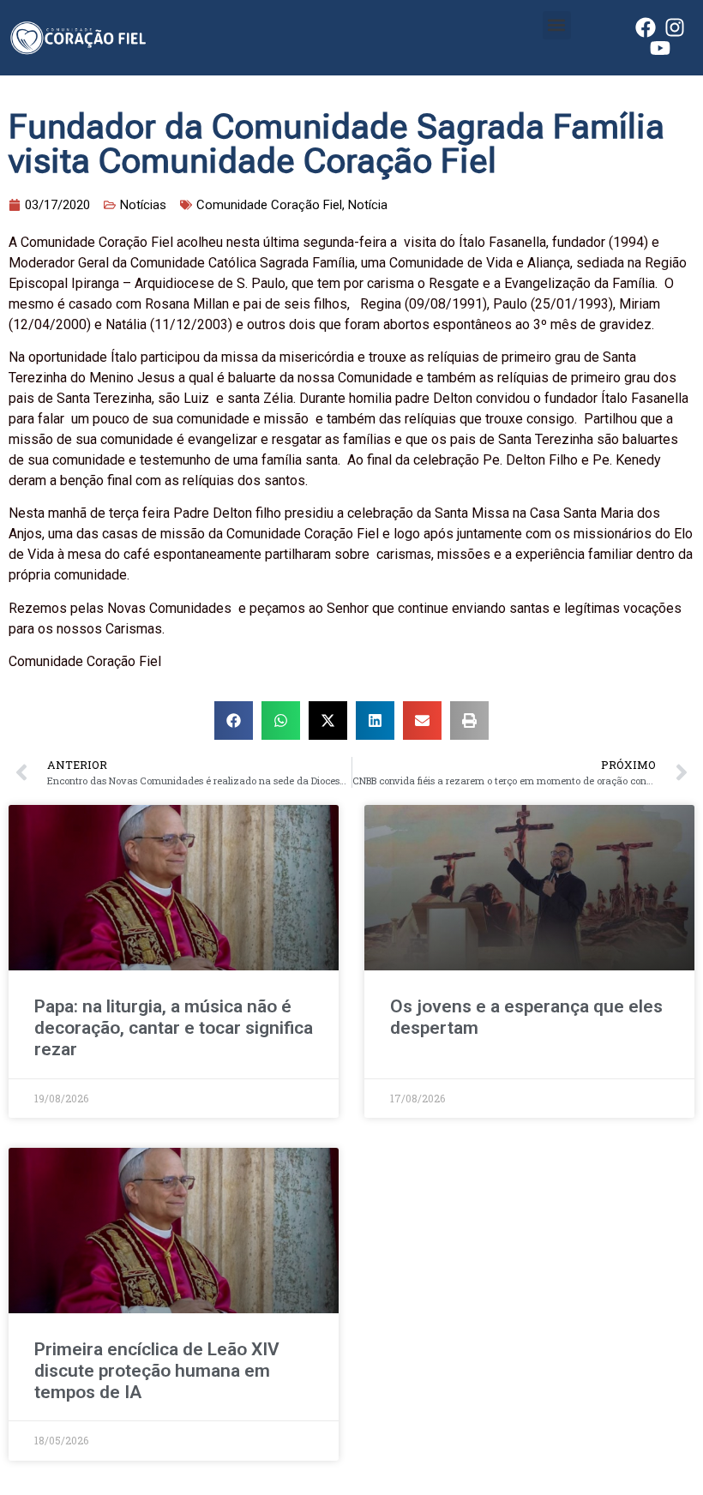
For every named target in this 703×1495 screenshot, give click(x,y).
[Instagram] (674, 27)
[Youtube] (660, 48)
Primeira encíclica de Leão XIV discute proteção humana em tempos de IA (156, 1370)
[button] (557, 25)
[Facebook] (645, 27)
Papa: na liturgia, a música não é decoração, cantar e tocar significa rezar (173, 1028)
